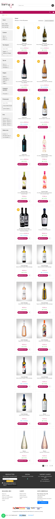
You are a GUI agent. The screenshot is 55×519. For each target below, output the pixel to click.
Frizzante (5, 93)
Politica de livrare (5, 498)
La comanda (5, 137)
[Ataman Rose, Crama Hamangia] (24, 291)
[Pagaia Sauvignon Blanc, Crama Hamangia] (44, 291)
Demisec (5, 65)
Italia (4, 81)
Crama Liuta (24, 43)
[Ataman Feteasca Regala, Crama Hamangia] (24, 254)
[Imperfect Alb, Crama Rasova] (44, 403)
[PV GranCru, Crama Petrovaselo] (44, 217)
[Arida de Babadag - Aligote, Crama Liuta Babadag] (24, 33)
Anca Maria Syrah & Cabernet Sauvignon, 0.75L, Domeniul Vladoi (44, 193)
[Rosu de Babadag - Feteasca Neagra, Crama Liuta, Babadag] (24, 69)
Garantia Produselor (23, 497)
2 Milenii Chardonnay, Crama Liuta (24, 118)
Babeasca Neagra (7, 53)
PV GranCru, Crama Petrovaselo (44, 229)
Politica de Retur (23, 495)
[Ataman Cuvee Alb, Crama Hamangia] (44, 254)
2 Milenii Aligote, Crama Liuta (24, 155)
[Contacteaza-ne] (50, 12)
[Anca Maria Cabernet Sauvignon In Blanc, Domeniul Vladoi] (44, 143)
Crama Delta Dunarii (7, 105)
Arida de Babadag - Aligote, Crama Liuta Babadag (24, 45)
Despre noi (4, 493)
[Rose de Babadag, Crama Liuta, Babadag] (44, 69)
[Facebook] (27, 479)
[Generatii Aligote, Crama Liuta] (44, 106)
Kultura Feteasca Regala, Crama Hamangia (24, 378)
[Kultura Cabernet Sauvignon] (24, 403)
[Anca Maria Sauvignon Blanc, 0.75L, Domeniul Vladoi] (24, 180)
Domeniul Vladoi (44, 154)
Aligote (4, 51)
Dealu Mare (5, 78)
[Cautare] (52, 5)
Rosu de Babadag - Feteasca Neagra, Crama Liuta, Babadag (24, 82)
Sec (4, 64)
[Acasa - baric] (7, 5)
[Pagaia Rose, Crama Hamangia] (24, 328)
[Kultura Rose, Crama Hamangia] (44, 328)
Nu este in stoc (6, 135)
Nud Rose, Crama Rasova (44, 452)
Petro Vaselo (44, 228)
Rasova (44, 414)
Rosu (4, 39)
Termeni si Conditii (5, 495)
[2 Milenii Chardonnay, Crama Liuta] (24, 106)
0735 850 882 (46, 479)
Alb (3, 36)
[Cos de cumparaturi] (53, 12)
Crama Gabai (6, 108)
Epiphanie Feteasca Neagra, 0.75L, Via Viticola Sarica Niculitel (24, 230)
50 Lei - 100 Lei (6, 120)
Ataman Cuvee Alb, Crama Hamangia (44, 266)
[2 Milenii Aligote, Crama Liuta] (24, 143)
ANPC (21, 498)
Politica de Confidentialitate (12, 485)
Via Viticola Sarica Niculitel (24, 228)
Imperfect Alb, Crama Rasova (44, 415)
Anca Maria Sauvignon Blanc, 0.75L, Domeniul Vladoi (24, 193)
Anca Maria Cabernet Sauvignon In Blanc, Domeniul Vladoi (44, 156)
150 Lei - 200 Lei (6, 123)
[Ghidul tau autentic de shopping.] (31, 515)
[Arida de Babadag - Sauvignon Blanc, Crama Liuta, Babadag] (44, 33)
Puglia (4, 83)
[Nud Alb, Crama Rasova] (24, 440)
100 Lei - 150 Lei (6, 121)
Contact (3, 500)
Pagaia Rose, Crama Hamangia (24, 341)
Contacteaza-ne (44, 502)
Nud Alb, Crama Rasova (24, 452)
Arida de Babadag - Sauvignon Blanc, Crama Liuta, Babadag (44, 45)
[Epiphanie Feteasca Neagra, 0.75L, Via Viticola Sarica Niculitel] (24, 217)
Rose (4, 37)
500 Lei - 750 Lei (6, 125)
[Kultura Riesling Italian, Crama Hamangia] (44, 366)
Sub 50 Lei (5, 118)
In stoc (4, 134)
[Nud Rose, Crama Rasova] (44, 440)
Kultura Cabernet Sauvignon (24, 415)
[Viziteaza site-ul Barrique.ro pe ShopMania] (22, 515)
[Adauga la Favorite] (29, 53)
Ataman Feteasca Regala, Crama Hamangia (24, 266)
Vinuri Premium (5, 25)
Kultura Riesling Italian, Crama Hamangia (44, 378)
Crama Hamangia (24, 265)
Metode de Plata (23, 493)
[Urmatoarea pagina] (52, 466)
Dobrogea (5, 79)
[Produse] (2, 13)
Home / (3, 15)
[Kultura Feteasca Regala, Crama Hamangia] (24, 366)
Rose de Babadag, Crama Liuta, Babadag (44, 81)
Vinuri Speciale (5, 27)
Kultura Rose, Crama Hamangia (44, 341)
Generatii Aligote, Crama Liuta (44, 118)
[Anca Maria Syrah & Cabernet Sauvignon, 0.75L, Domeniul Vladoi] (44, 180)
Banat (4, 76)
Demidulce (5, 67)
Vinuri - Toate (5, 23)
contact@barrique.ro (46, 481)
